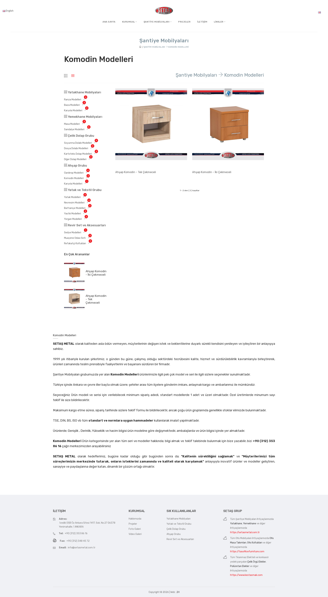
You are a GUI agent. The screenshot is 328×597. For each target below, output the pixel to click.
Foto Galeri (135, 529)
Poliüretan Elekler (239, 566)
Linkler (219, 21)
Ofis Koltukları (254, 542)
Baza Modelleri (74, 105)
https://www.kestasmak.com (246, 575)
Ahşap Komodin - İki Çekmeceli (96, 272)
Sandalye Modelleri (77, 129)
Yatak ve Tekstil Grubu (84, 190)
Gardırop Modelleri (76, 172)
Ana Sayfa (108, 21)
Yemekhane (249, 523)
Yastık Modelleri (75, 213)
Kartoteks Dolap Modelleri (80, 153)
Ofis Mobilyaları (244, 538)
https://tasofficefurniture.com (247, 551)
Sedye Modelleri (75, 232)
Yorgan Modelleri (75, 219)
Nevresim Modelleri (77, 202)
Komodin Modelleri (76, 178)
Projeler (184, 21)
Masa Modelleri (74, 124)
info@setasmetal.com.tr (81, 547)
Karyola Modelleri (75, 110)
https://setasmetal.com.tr (245, 532)
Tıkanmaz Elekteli (245, 557)
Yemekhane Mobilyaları (84, 117)
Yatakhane (236, 523)
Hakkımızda (135, 518)
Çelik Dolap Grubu (80, 136)
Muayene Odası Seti (77, 238)
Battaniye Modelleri (77, 208)
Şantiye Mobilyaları (246, 519)
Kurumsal (129, 21)
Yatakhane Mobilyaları (84, 92)
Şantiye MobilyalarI (157, 21)
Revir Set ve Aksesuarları (86, 225)
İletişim (202, 21)
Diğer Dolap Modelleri (78, 159)
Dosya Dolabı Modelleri (78, 148)
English (9, 10)
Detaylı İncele (125, 181)
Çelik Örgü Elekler (256, 561)
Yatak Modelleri (75, 197)
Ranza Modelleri (75, 99)
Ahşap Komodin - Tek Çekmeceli (135, 172)
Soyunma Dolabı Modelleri (80, 142)
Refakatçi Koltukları (77, 243)
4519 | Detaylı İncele (228, 159)
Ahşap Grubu (77, 165)
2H (178, 592)
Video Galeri (135, 534)
